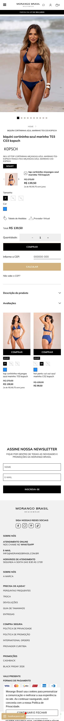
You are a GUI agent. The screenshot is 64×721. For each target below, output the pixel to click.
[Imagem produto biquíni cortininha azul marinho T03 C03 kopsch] (32, 64)
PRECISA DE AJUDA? (14, 586)
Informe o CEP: (11, 256)
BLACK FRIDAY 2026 (13, 666)
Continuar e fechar (32, 712)
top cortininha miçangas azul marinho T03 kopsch (43, 173)
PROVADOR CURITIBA (14, 646)
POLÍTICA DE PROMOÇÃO (16, 634)
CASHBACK (9, 660)
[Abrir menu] (4, 5)
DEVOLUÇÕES (10, 602)
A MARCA (8, 576)
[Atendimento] (43, 5)
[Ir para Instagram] (24, 525)
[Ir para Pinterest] (31, 525)
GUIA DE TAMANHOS (14, 608)
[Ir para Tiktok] (37, 525)
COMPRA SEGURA (13, 624)
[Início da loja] (28, 5)
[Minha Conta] (50, 5)
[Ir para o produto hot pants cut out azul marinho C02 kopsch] (47, 331)
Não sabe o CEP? (11, 275)
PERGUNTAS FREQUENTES (17, 590)
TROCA (7, 596)
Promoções (10, 656)
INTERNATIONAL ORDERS (16, 640)
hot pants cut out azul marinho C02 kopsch (44, 375)
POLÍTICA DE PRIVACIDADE (17, 628)
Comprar (17, 352)
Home (30, 126)
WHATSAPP (27, 544)
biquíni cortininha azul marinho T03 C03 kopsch (32, 130)
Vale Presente (12, 676)
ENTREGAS (8, 614)
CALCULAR (32, 266)
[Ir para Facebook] (18, 525)
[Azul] (5, 209)
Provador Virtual (42, 218)
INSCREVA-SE (32, 489)
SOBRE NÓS (9, 572)
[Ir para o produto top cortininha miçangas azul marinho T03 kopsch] (16, 331)
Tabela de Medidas (17, 218)
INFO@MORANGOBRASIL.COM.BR (21, 553)
